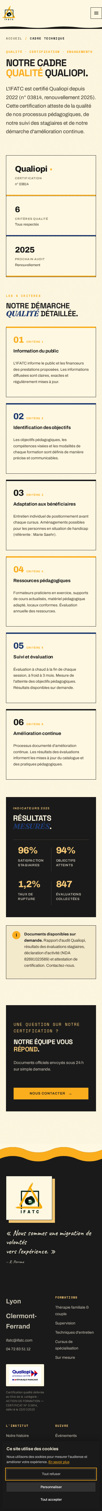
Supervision (65, 1323)
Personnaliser (51, 1487)
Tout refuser (51, 1474)
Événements (66, 1436)
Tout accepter (51, 1499)
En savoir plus (58, 1462)
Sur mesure (65, 1357)
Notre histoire (17, 1436)
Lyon (13, 1301)
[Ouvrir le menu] (96, 13)
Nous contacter (51, 1093)
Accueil (14, 38)
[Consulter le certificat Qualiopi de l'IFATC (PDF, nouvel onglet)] (25, 1375)
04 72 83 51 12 (18, 1349)
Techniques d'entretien (74, 1332)
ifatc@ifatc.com (19, 1340)
